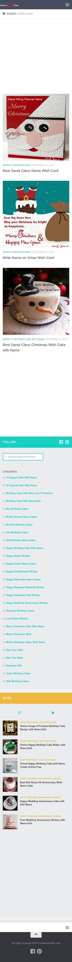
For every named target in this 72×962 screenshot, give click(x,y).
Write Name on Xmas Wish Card (28, 258)
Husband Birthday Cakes (20, 610)
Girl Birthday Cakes (17, 532)
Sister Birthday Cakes (18, 673)
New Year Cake (14, 650)
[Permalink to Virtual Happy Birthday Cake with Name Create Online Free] (10, 765)
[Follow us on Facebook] (61, 442)
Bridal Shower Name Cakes (21, 516)
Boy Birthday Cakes (17, 508)
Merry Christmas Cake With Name (23, 339)
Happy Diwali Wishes (18, 555)
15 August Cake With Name (21, 485)
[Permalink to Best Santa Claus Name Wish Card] (36, 127)
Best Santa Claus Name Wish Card (31, 171)
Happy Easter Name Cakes (21, 563)
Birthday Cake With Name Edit (23, 501)
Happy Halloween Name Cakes (23, 579)
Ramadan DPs (14, 665)
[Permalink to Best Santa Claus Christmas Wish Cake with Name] (36, 301)
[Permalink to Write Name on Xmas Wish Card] (36, 214)
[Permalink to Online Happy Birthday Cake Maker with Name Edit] (10, 746)
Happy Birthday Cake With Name (24, 548)
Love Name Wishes (17, 618)
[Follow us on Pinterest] (67, 442)
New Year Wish (14, 657)
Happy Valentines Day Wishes (23, 595)
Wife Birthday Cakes (17, 681)
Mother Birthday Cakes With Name (25, 642)
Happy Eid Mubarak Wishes (21, 571)
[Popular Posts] (52, 713)
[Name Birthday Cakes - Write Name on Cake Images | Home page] (12, 4)
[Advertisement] (36, 57)
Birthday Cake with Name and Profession (29, 493)
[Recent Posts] (19, 713)
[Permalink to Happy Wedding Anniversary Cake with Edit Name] (10, 803)
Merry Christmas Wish (17, 165)
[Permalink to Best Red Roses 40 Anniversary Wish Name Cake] (10, 784)
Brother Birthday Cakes (19, 524)
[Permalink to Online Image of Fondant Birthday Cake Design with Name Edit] (10, 728)
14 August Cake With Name (21, 477)
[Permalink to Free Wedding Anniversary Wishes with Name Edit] (10, 822)
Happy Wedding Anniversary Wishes (27, 603)
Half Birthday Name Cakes (21, 540)
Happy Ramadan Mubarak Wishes (25, 587)
